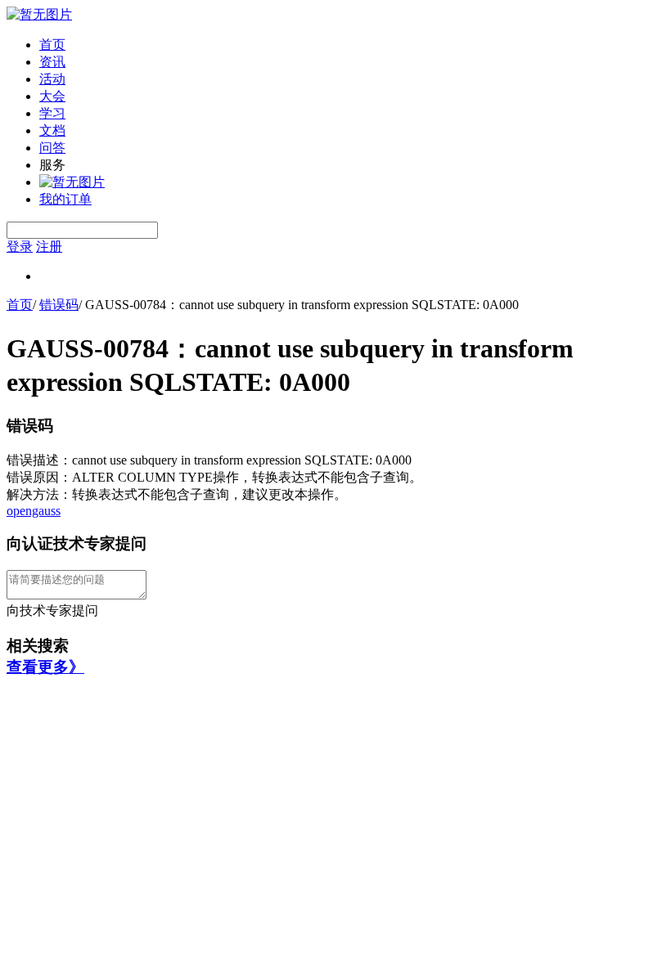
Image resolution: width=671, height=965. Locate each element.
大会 (52, 96)
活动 (52, 79)
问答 (52, 148)
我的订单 (65, 199)
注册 (49, 247)
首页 (52, 45)
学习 (52, 113)
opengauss (34, 511)
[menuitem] (351, 45)
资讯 (52, 62)
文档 (52, 130)
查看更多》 (45, 667)
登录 (20, 247)
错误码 (59, 305)
